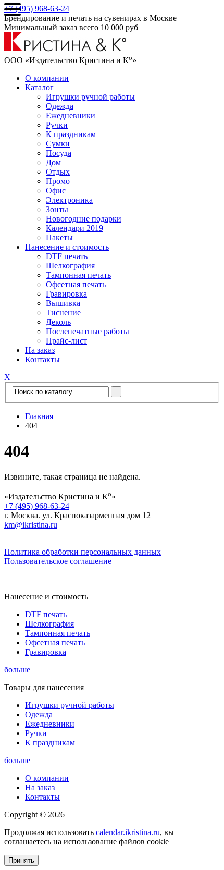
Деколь (58, 321)
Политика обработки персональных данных (82, 551)
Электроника (69, 199)
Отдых (58, 171)
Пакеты (59, 237)
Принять (21, 860)
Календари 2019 (74, 228)
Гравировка (66, 293)
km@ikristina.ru (30, 524)
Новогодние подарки (83, 218)
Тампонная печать (78, 275)
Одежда (59, 106)
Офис (56, 190)
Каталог (39, 87)
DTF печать (67, 256)
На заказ (40, 350)
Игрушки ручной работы (90, 96)
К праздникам (71, 134)
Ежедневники (70, 115)
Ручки (57, 124)
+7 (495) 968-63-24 (36, 8)
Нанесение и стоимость (67, 246)
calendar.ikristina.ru (128, 832)
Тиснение (63, 312)
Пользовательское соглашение (57, 561)
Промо (58, 181)
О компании (47, 77)
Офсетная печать (76, 284)
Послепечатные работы (87, 331)
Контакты (42, 359)
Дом (53, 162)
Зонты (57, 209)
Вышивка (63, 303)
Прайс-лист (66, 340)
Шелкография (70, 265)
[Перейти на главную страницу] (65, 48)
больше (17, 669)
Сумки (58, 143)
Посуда (58, 153)
